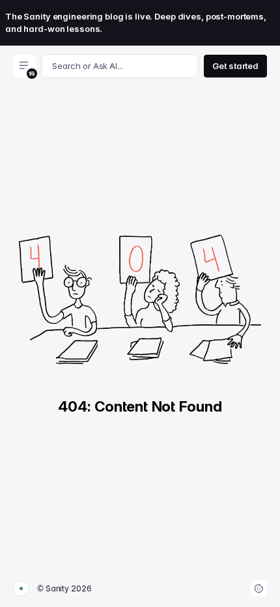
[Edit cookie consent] (259, 588)
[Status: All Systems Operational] (21, 588)
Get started (235, 66)
